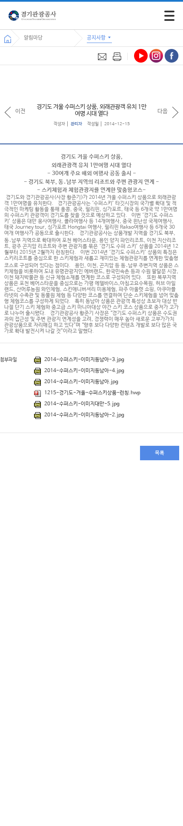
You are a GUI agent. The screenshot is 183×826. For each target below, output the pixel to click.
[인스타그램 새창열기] (156, 56)
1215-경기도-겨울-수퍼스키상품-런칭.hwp (91, 393)
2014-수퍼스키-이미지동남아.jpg (80, 382)
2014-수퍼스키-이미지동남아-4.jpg (83, 371)
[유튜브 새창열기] (141, 56)
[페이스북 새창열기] (172, 56)
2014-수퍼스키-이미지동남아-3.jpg (83, 360)
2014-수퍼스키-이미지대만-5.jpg (81, 404)
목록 (159, 453)
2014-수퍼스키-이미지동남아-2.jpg (83, 415)
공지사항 (97, 37)
